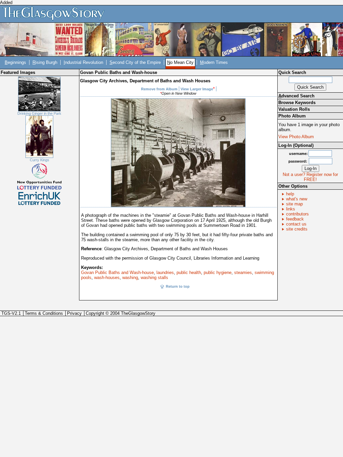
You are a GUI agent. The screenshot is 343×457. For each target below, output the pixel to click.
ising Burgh (44, 62)
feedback (295, 218)
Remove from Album (159, 89)
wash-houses (107, 277)
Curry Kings (39, 160)
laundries (165, 272)
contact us (296, 223)
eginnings (15, 62)
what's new (296, 198)
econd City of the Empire (135, 62)
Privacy (74, 313)
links (290, 208)
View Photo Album (296, 136)
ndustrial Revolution (83, 62)
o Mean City (180, 62)
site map (294, 203)
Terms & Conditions (44, 313)
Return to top (178, 286)
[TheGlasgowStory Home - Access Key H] (56, 13)
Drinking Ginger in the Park (39, 113)
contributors (297, 213)
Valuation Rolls (294, 109)
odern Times (214, 62)
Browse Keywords (297, 102)
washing (130, 277)
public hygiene (217, 272)
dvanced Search (296, 95)
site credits (296, 229)
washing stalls (154, 277)
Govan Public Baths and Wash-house (117, 272)
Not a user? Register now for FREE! (310, 177)
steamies (243, 272)
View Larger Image (197, 89)
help (290, 193)
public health (189, 272)
